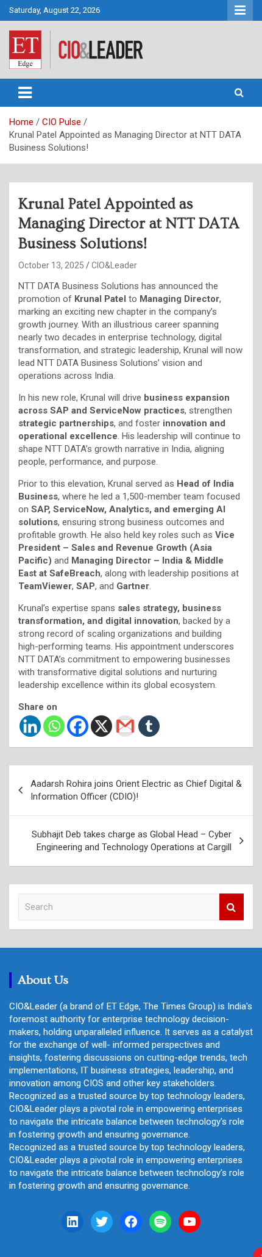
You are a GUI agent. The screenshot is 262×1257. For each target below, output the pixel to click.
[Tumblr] (149, 726)
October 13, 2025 (51, 265)
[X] (101, 726)
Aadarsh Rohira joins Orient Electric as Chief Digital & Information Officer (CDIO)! (136, 790)
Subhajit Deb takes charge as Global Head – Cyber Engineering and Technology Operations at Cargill (132, 841)
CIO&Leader (114, 265)
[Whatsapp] (54, 726)
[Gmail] (125, 726)
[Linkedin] (30, 726)
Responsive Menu (240, 10)
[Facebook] (77, 726)
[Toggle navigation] (25, 93)
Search (231, 907)
